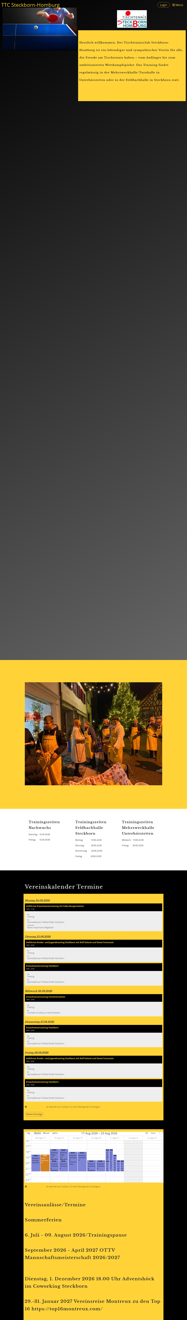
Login (163, 5)
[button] (93, 917)
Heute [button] (153, 1133)
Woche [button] (37, 1133)
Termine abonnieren (36, 1106)
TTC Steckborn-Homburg (30, 4)
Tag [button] (28, 1133)
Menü (179, 5)
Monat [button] (46, 1133)
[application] (94, 1157)
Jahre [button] (55, 1133)
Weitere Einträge (34, 1114)
